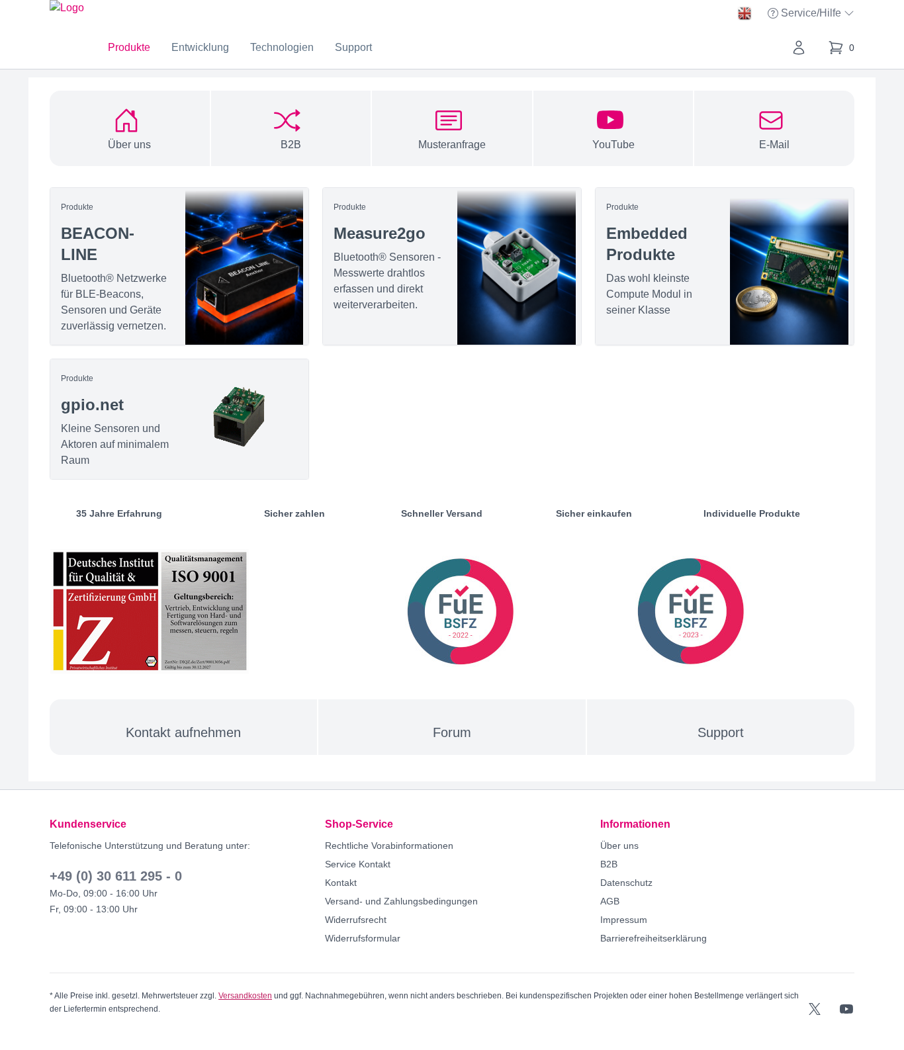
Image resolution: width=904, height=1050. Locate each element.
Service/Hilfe (812, 14)
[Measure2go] (452, 266)
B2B (291, 144)
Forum (452, 732)
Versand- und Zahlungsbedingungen (401, 901)
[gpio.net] (179, 419)
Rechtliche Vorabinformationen (389, 845)
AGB (609, 901)
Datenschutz (626, 882)
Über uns (129, 144)
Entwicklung (200, 47)
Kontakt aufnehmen (183, 732)
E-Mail (774, 144)
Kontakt (341, 882)
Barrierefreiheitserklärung (653, 938)
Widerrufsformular (362, 938)
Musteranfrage (452, 144)
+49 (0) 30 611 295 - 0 (116, 876)
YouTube (613, 144)
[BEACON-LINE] (179, 266)
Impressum (623, 919)
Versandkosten (245, 995)
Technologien (282, 47)
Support (353, 47)
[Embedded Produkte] (725, 266)
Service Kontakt (357, 864)
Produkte (129, 47)
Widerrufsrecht (355, 919)
